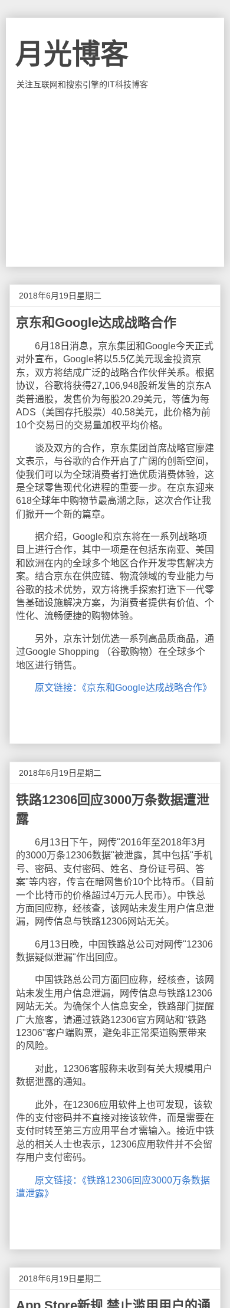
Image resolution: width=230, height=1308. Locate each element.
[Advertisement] (115, 178)
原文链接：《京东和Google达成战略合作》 (123, 688)
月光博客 (72, 54)
